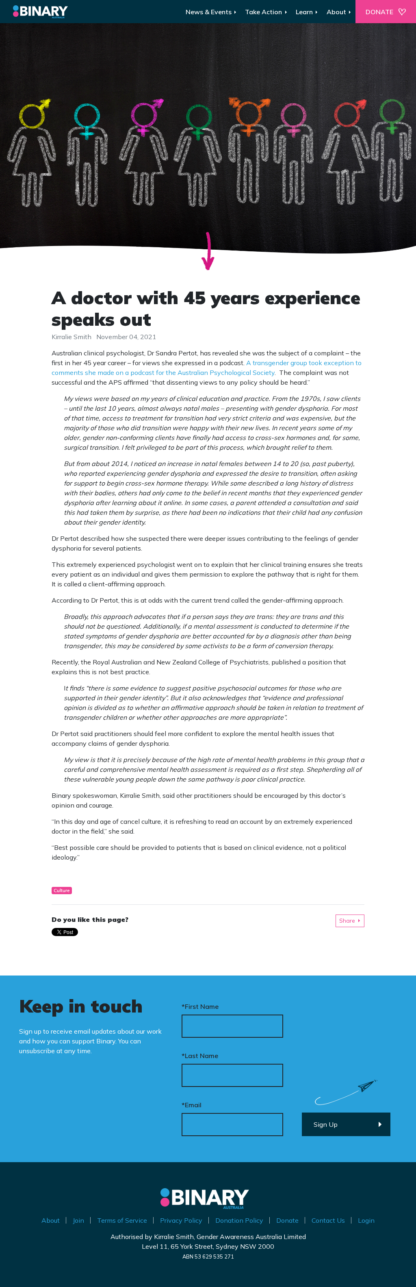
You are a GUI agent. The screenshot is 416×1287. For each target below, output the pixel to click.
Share (347, 920)
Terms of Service (122, 1220)
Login (366, 1220)
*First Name (200, 1006)
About (50, 1220)
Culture (62, 890)
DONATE (379, 12)
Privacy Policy (181, 1220)
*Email (192, 1105)
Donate (287, 1220)
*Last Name (200, 1056)
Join (78, 1220)
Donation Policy (239, 1220)
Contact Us (328, 1220)
